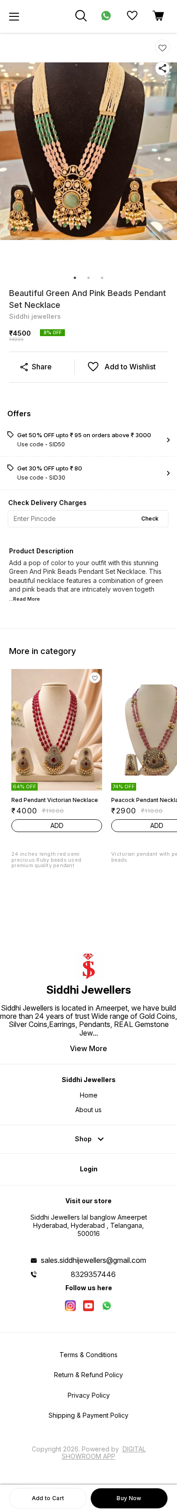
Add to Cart (48, 1498)
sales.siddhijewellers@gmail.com (93, 1260)
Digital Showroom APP (104, 1452)
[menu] (14, 16)
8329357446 (93, 1274)
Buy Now (129, 1498)
